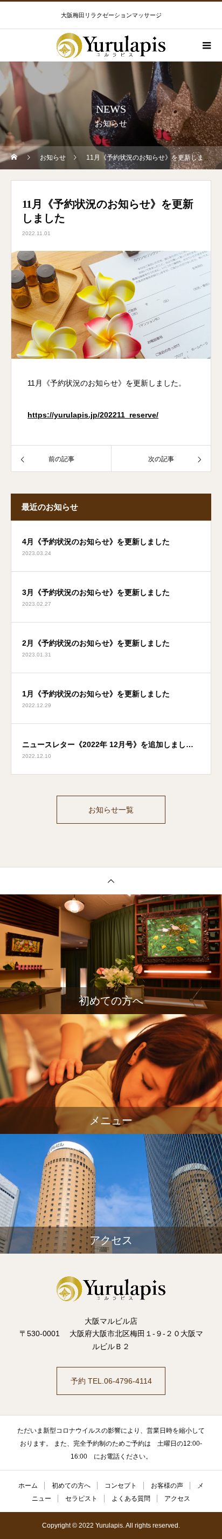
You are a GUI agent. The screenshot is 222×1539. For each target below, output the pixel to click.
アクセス (177, 1498)
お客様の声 (167, 1485)
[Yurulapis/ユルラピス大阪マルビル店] (111, 1288)
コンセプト (121, 1485)
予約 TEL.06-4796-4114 (111, 1381)
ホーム (28, 1485)
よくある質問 (131, 1498)
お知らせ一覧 (111, 809)
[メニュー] (206, 45)
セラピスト (81, 1498)
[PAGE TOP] (111, 880)
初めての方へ (71, 1485)
